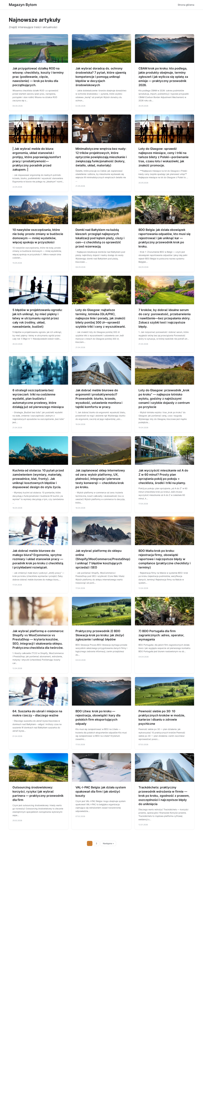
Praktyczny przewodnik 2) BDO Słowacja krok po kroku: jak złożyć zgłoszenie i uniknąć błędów (99, 635)
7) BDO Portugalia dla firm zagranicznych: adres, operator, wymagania (161, 635)
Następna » (108, 843)
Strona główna (186, 4)
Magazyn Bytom (23, 5)
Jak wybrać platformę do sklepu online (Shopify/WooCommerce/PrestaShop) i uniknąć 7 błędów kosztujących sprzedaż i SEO (102, 559)
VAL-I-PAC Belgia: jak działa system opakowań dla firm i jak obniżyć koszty (100, 791)
